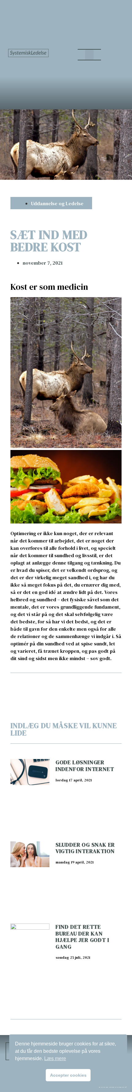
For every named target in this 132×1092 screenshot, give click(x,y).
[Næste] (93, 684)
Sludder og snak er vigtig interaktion (85, 848)
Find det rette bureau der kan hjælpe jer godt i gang (82, 936)
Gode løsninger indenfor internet (85, 765)
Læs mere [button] (55, 1058)
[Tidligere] (38, 684)
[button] (89, 55)
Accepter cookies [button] (68, 1075)
